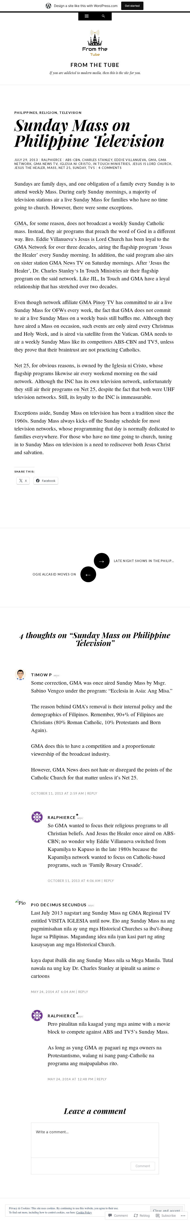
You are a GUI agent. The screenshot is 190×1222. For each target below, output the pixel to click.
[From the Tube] (95, 43)
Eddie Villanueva (130, 160)
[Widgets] (86, 16)
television (70, 113)
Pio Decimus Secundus (59, 904)
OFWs (59, 309)
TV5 (91, 168)
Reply (92, 793)
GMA (152, 160)
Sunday (79, 168)
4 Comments (110, 168)
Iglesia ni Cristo (75, 164)
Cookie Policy (84, 1212)
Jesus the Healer (29, 168)
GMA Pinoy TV (96, 302)
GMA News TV (46, 164)
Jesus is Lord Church (151, 164)
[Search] (103, 16)
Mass (52, 168)
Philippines (25, 113)
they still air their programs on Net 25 (54, 388)
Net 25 (65, 168)
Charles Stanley (97, 160)
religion (48, 113)
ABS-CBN (72, 160)
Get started (132, 5)
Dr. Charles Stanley (53, 270)
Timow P (41, 674)
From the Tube (95, 65)
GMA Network (30, 246)
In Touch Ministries (111, 164)
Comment (143, 1166)
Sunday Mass (87, 199)
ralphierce (51, 160)
